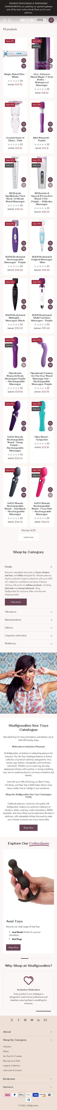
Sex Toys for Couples (12, 1056)
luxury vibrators (42, 572)
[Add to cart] (23, 66)
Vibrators (7, 1046)
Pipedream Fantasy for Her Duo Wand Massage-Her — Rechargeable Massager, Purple (42, 378)
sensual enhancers (26, 588)
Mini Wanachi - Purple (41, 139)
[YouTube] (32, 1020)
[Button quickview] (23, 60)
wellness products (33, 584)
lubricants (9, 588)
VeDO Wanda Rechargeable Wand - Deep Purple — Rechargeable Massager (15, 443)
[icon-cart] (44, 20)
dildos (20, 575)
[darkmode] (51, 20)
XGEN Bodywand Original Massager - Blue (41, 259)
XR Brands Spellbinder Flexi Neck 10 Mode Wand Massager (15, 197)
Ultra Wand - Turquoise (42, 438)
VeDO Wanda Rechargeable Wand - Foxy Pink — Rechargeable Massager (42, 509)
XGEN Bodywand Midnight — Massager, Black (15, 317)
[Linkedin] (38, 1020)
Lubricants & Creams (12, 1070)
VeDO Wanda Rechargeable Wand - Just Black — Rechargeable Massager (15, 509)
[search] (9, 20)
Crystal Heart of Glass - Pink (15, 139)
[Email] (45, 1020)
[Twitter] (12, 1020)
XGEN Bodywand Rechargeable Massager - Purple (15, 259)
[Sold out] (50, 66)
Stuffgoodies (32, 1105)
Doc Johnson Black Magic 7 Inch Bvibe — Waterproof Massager (42, 80)
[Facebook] (18, 1020)
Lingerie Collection (11, 1065)
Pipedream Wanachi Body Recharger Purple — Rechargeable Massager (15, 378)
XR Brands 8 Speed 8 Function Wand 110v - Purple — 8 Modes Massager (42, 199)
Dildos (6, 1051)
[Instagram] (25, 1020)
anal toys (9, 575)
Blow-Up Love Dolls (11, 1060)
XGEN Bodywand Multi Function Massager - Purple (42, 317)
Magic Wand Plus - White (15, 75)
